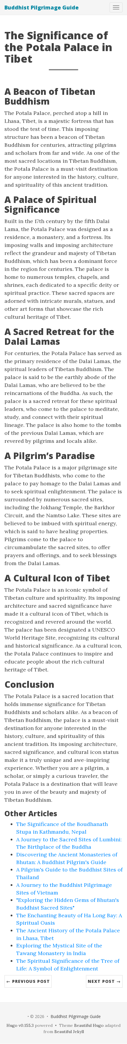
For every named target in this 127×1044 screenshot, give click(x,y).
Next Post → (104, 981)
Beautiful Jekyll (69, 1031)
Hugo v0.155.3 (20, 1025)
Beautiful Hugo (89, 1025)
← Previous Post (28, 981)
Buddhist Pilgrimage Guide (41, 7)
